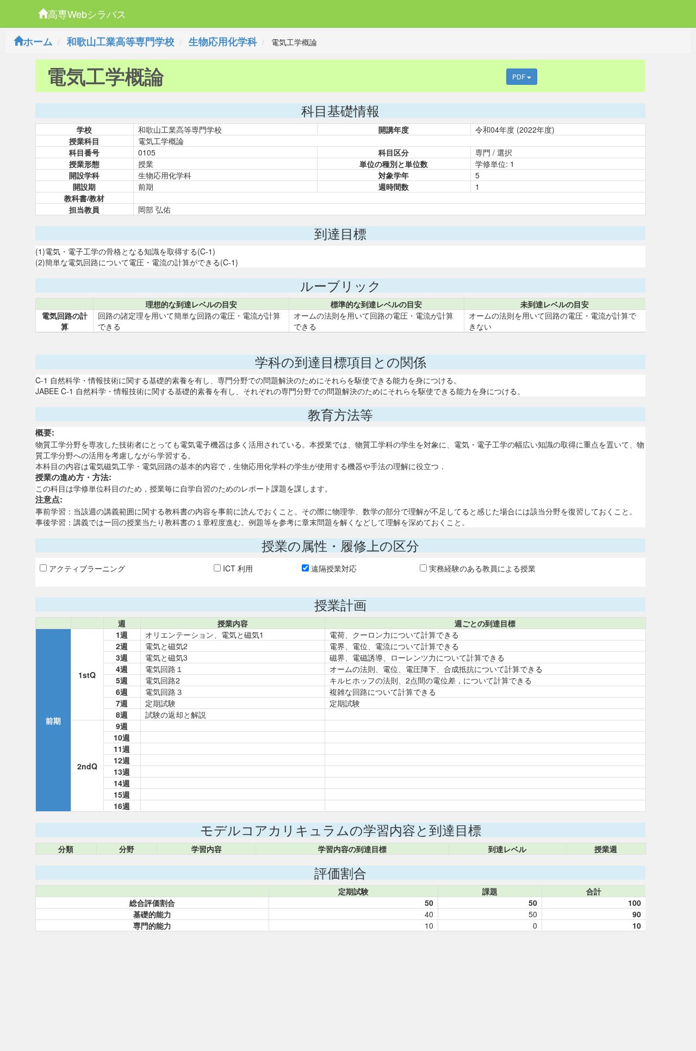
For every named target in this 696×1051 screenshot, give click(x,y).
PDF (519, 76)
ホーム (38, 41)
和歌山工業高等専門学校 (121, 41)
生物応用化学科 (223, 41)
